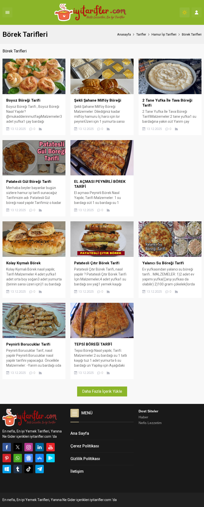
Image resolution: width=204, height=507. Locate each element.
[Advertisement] (170, 171)
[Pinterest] (6, 458)
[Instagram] (28, 447)
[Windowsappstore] (6, 469)
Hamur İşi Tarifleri (164, 34)
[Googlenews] (28, 458)
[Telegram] (39, 469)
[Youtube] (50, 447)
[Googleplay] (50, 458)
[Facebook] (6, 447)
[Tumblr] (17, 469)
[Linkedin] (39, 447)
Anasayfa (124, 34)
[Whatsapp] (17, 458)
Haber (143, 417)
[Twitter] (17, 447)
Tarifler (141, 34)
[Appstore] (39, 458)
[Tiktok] (28, 469)
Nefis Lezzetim (150, 423)
